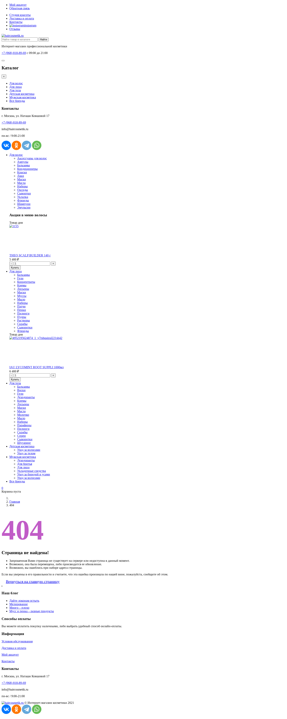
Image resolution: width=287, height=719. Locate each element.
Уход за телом (26, 453)
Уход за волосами (28, 449)
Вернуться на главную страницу (33, 581)
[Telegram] (26, 145)
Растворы (23, 320)
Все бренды (17, 100)
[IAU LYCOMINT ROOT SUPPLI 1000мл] (35, 338)
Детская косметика (21, 93)
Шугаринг (24, 442)
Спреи (21, 435)
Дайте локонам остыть (24, 600)
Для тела (15, 90)
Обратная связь (19, 8)
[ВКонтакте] (6, 145)
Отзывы (14, 29)
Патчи (21, 306)
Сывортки (24, 193)
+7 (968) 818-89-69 (14, 53)
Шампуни (23, 204)
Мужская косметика (22, 97)
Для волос (16, 83)
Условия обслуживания (17, 641)
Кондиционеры (27, 168)
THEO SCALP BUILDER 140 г (30, 255)
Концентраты (26, 282)
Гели (20, 278)
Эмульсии (23, 207)
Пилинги (23, 313)
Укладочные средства (31, 471)
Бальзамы (23, 165)
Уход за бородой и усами (33, 474)
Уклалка (22, 197)
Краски (22, 172)
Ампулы (22, 161)
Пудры (21, 317)
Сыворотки (24, 327)
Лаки (20, 176)
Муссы (21, 296)
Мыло (21, 299)
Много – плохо (19, 607)
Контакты (15, 22)
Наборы (22, 186)
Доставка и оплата (21, 18)
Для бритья (24, 463)
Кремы (21, 285)
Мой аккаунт (18, 4)
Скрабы (22, 324)
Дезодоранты (26, 397)
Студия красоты (20, 15)
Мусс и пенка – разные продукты (31, 611)
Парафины (24, 425)
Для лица (15, 86)
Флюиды (23, 200)
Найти (43, 39)
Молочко (23, 414)
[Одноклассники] (16, 145)
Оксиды (22, 190)
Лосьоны (23, 289)
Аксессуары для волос (32, 158)
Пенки (21, 310)
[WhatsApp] (36, 145)
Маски (21, 179)
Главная (14, 501)
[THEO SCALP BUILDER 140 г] (14, 226)
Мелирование (18, 604)
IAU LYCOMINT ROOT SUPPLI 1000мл (36, 367)
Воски (21, 390)
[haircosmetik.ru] (13, 35)
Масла (21, 183)
